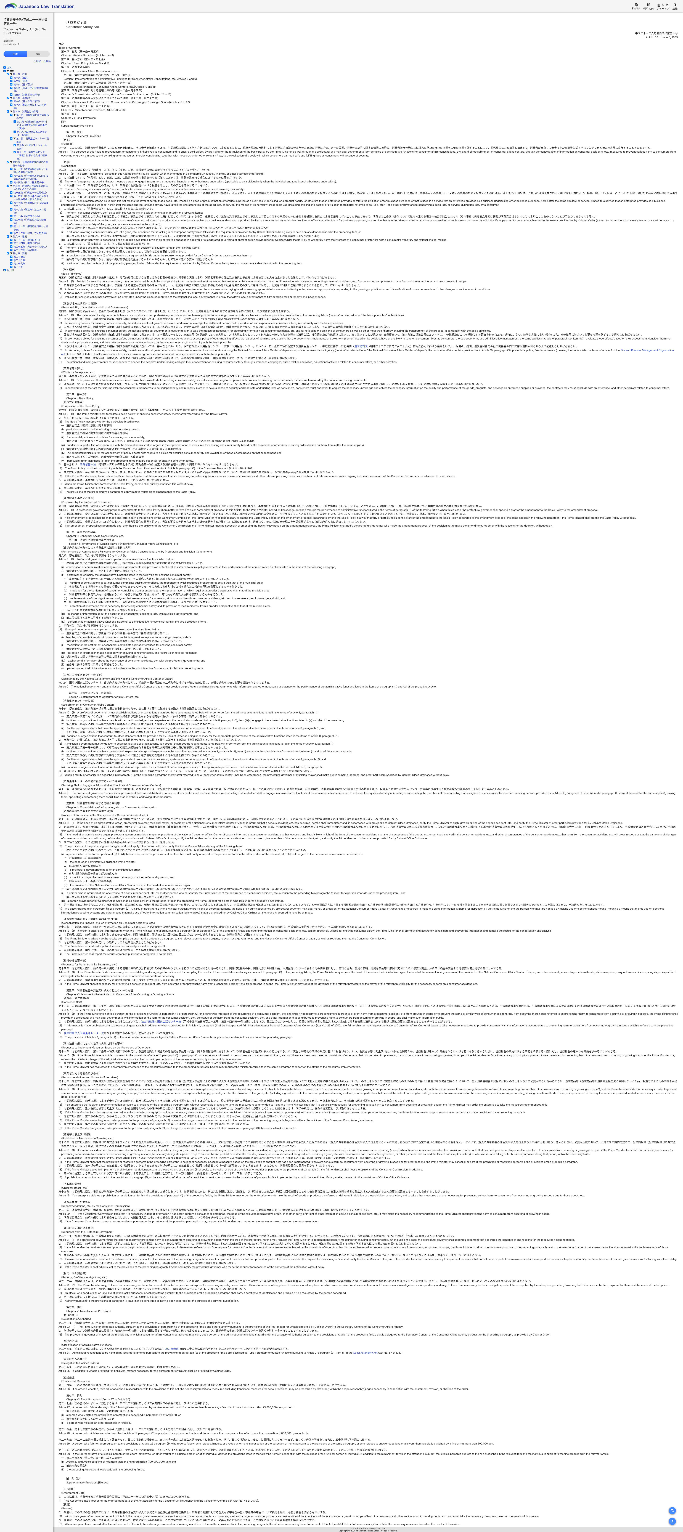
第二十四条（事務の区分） (27, 243)
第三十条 (18, 266)
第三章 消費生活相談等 (25, 111)
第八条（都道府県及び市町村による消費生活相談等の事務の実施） (32, 125)
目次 (15, 54)
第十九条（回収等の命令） (27, 216)
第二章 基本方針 (22, 98)
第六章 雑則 (20, 236)
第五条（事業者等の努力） (27, 94)
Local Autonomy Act (365, 1352)
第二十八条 (19, 260)
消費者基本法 (88, 464)
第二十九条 (19, 263)
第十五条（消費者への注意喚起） (31, 192)
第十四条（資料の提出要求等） (30, 182)
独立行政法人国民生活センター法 (161, 1021)
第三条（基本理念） (24, 84)
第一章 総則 (20, 74)
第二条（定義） (22, 81)
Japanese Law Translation (40, 6)
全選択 (37, 61)
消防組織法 (361, 346)
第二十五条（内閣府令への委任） (31, 246)
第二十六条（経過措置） (26, 250)
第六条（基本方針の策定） (27, 101)
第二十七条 (19, 256)
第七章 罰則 (20, 253)
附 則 (10, 270)
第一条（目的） (22, 77)
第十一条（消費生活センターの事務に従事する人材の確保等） (32, 155)
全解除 (47, 61)
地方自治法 (172, 1348)
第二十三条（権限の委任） (27, 239)
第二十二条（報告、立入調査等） (31, 233)
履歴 (38, 54)
